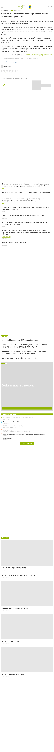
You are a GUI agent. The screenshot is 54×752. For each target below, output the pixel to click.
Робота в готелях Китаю (10, 641)
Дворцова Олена (7, 66)
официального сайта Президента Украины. (38, 55)
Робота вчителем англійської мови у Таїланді (18, 575)
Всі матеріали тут (27, 408)
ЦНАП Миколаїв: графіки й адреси (14, 243)
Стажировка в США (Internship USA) (15, 608)
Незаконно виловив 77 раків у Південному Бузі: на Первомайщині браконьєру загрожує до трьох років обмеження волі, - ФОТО (25, 185)
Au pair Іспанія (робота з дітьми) (14, 568)
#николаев (3, 62)
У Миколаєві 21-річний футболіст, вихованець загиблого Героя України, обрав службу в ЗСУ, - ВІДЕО (24, 345)
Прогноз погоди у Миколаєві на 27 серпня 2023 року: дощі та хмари (26, 192)
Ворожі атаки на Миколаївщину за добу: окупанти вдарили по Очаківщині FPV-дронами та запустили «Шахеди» (24, 200)
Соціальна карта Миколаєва (18, 385)
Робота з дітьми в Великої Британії (14, 674)
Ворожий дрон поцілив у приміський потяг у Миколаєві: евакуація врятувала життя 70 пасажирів (24, 352)
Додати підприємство (27, 443)
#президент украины (14, 62)
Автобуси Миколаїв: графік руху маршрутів (19, 358)
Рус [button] (49, 7)
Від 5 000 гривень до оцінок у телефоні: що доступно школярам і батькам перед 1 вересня (25, 223)
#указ (7, 62)
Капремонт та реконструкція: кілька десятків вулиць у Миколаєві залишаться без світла (25, 208)
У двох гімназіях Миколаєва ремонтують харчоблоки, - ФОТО (23, 216)
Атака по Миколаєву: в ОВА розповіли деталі (20, 340)
